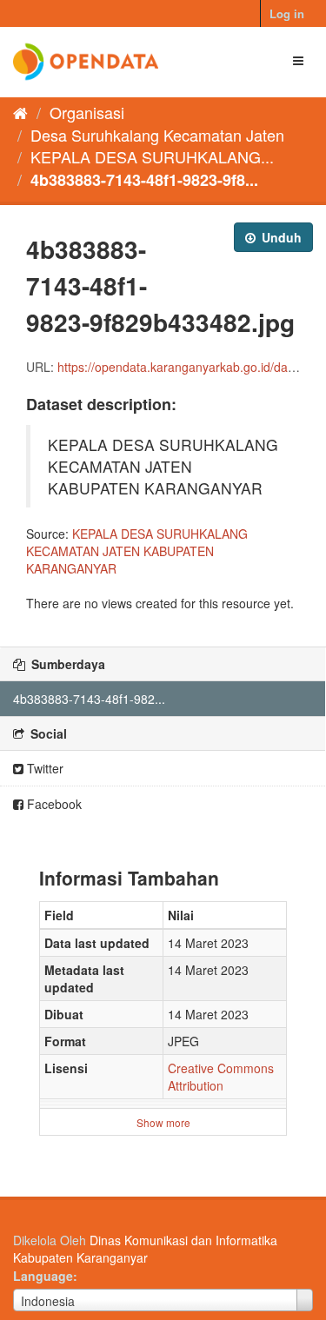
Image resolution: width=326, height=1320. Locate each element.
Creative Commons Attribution (221, 1076)
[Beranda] (20, 112)
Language (43, 1275)
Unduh (280, 237)
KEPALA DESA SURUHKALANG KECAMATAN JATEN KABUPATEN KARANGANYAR (137, 551)
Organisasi (87, 112)
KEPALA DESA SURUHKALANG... (152, 156)
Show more (163, 1122)
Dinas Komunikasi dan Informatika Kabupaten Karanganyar (145, 1248)
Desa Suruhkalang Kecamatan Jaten (157, 134)
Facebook (52, 804)
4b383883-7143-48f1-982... (89, 698)
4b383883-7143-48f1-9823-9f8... (144, 180)
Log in (286, 13)
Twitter (43, 768)
